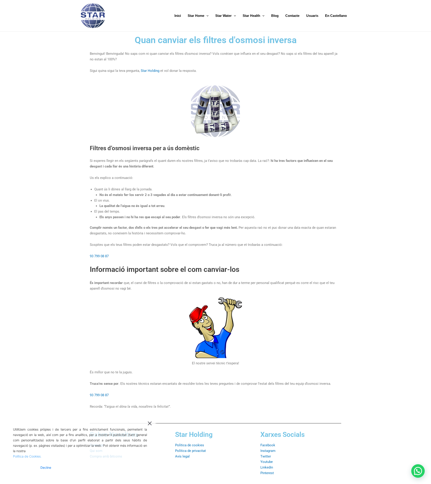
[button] (418, 471)
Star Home (196, 16)
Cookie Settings (132, 467)
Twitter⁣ (265, 456)
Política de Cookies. (27, 456)
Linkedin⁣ (266, 467)
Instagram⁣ (267, 451)
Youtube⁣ (266, 462)
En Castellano (336, 16)
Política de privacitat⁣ (190, 451)
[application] (206, 16)
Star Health (251, 16)
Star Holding (150, 71)
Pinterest (267, 473)
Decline (45, 467)
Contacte (292, 16)
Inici (177, 16)
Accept (24, 467)
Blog (275, 16)
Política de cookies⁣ (189, 445)
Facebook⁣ (267, 445)
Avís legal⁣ (182, 456)
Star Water (223, 16)
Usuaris (312, 16)
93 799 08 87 (99, 256)
